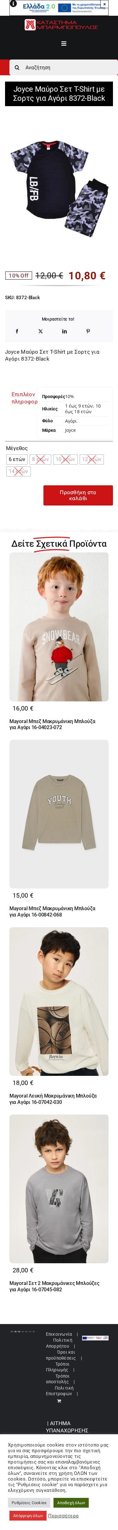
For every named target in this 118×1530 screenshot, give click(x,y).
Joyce (70, 430)
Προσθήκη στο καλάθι (78, 495)
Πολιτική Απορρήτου (59, 1343)
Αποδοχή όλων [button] (71, 1502)
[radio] (17, 459)
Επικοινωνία (59, 1334)
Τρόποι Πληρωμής (58, 1367)
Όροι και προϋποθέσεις (61, 1355)
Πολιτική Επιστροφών (60, 1390)
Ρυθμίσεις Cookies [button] (29, 1502)
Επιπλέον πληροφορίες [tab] (22, 397)
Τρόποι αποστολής (58, 1378)
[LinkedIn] (64, 331)
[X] (40, 331)
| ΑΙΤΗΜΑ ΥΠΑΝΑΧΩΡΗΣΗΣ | (67, 1430)
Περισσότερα (63, 1516)
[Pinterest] (88, 331)
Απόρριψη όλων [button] (28, 1515)
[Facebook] (17, 331)
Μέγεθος (17, 448)
